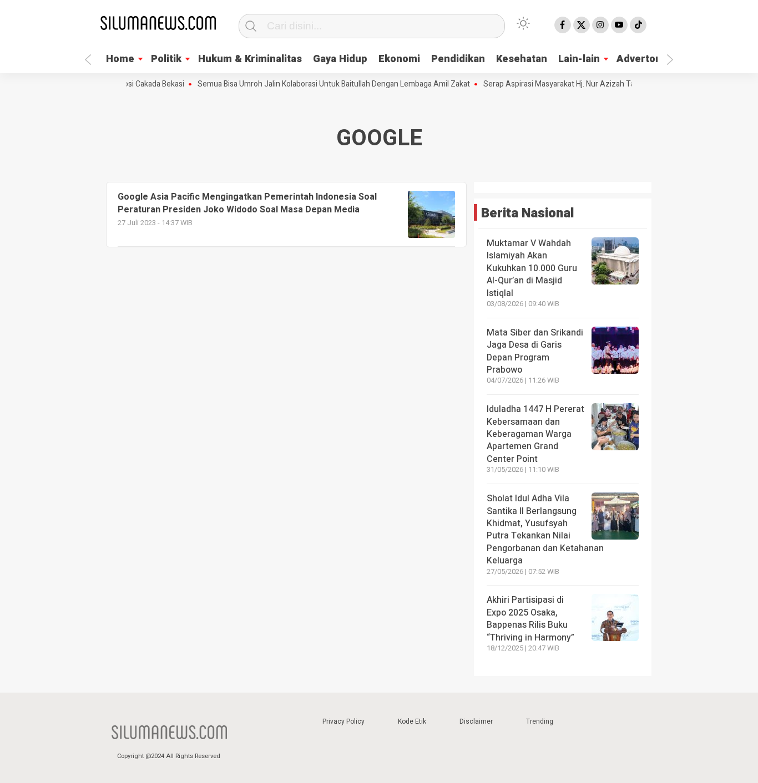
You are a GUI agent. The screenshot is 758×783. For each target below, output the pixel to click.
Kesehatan (521, 59)
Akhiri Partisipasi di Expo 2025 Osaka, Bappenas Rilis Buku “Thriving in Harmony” (530, 618)
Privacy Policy (343, 721)
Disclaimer (476, 721)
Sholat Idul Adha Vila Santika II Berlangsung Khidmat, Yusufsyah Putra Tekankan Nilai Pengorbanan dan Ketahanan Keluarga (545, 529)
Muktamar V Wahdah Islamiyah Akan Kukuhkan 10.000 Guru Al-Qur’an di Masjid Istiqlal (532, 268)
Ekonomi (399, 59)
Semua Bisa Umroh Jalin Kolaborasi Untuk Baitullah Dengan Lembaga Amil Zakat (323, 84)
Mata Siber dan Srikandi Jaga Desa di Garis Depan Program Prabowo (535, 351)
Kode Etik (412, 721)
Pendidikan (458, 59)
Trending (539, 721)
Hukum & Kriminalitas (250, 59)
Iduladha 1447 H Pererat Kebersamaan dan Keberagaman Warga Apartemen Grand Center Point (535, 434)
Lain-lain (579, 59)
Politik (166, 59)
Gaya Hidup (340, 59)
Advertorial (643, 59)
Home (120, 59)
